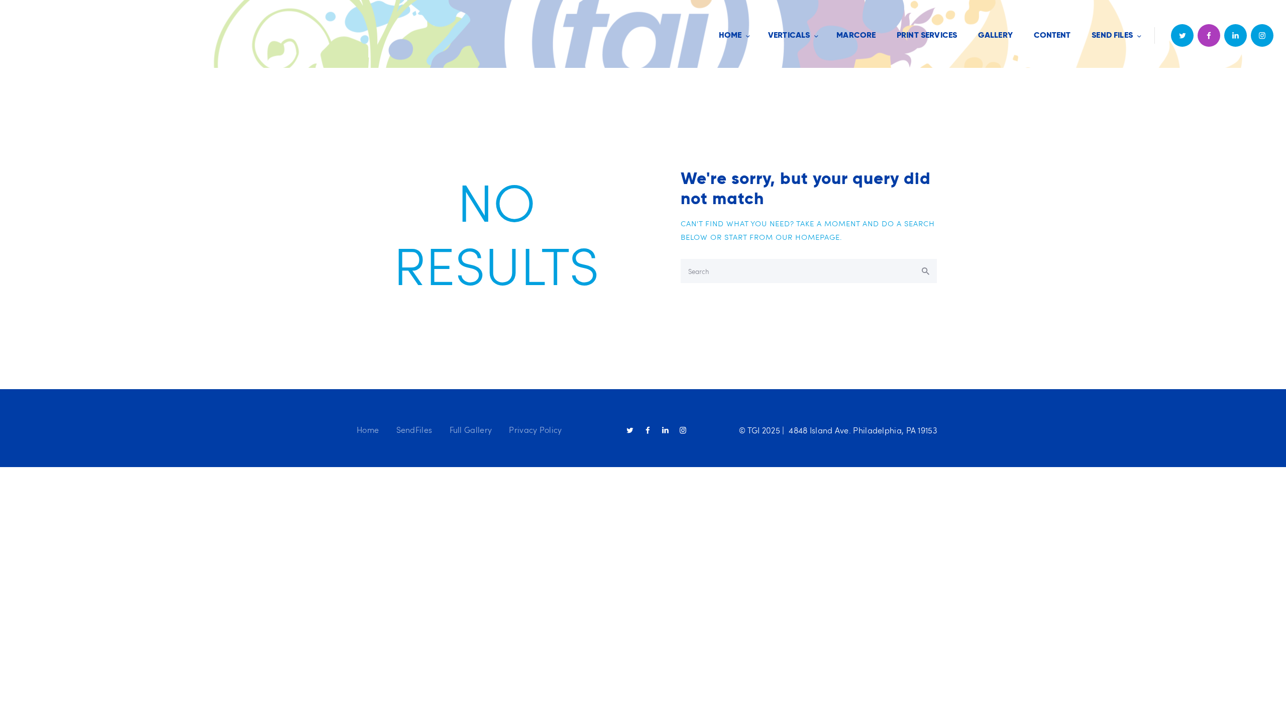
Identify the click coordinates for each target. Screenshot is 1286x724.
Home (368, 429)
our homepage (808, 237)
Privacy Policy (535, 429)
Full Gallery (471, 429)
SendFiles (414, 429)
